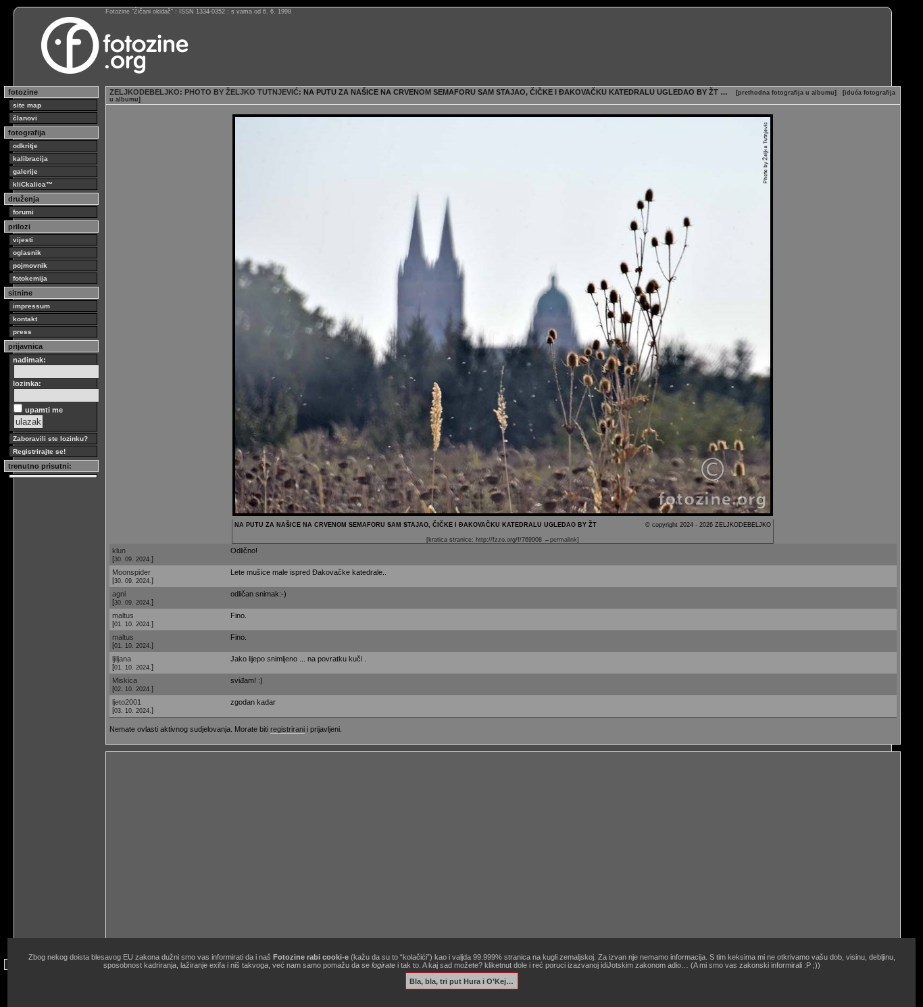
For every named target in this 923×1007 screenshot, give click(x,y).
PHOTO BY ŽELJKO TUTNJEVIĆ (241, 92)
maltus (123, 615)
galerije (25, 171)
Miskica (124, 680)
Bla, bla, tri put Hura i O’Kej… (461, 981)
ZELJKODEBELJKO (144, 92)
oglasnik (27, 252)
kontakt (25, 319)
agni (119, 594)
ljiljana (121, 659)
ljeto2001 (126, 702)
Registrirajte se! (39, 451)
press (22, 331)
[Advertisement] (503, 850)
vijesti (23, 239)
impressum (31, 306)
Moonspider (131, 572)
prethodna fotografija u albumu (786, 92)
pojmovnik (30, 265)
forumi (23, 212)
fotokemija (30, 278)
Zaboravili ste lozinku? (50, 438)
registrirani (287, 729)
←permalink (560, 539)
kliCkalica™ (33, 184)
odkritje (25, 145)
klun (119, 550)
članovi (25, 118)
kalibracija (30, 158)
